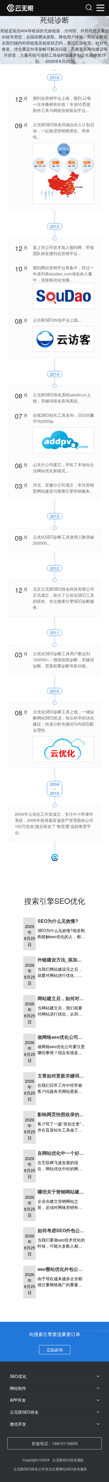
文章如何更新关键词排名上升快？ (72, 1075)
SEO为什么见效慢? (57, 921)
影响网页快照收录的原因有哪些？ (72, 1114)
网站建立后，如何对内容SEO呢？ (72, 998)
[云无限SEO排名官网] (31, 8)
